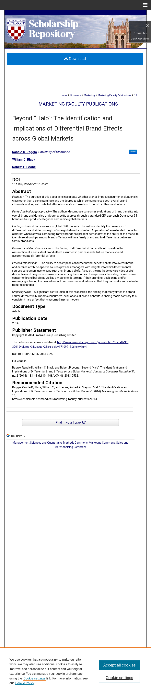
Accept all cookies (119, 665)
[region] (75, 671)
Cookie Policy (24, 683)
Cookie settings (34, 678)
